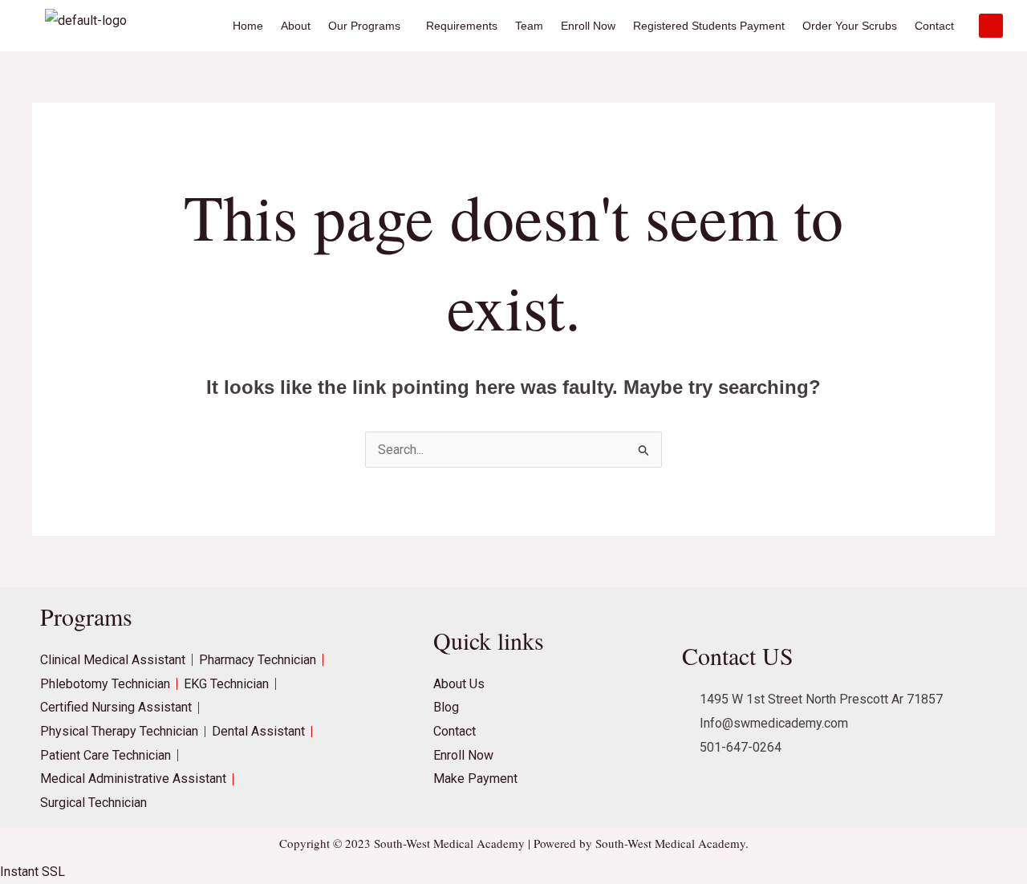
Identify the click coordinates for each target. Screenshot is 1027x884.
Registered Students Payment (709, 25)
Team (529, 25)
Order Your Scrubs (849, 25)
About (296, 25)
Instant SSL (32, 871)
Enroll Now (588, 25)
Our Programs (364, 25)
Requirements (461, 25)
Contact (934, 25)
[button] (368, 25)
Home (248, 25)
